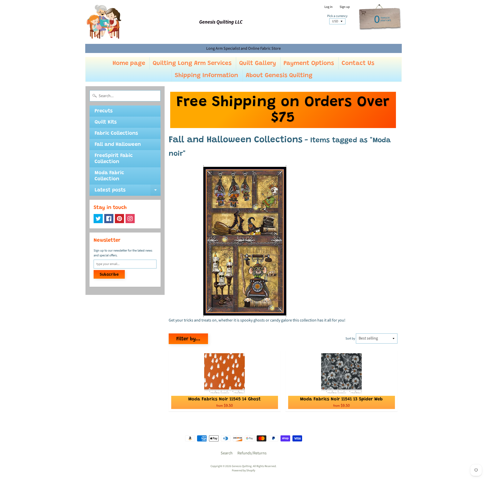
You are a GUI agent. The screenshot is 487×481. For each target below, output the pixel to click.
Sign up (345, 7)
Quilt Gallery (257, 63)
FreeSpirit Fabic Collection (114, 158)
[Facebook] (108, 218)
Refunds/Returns (252, 453)
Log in (328, 7)
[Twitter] (98, 218)
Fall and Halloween (118, 144)
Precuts (104, 111)
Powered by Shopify (243, 470)
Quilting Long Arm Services (192, 63)
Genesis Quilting (242, 466)
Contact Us (358, 63)
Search (227, 453)
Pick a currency (337, 16)
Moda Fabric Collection (109, 176)
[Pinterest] (119, 218)
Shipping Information (206, 76)
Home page (129, 63)
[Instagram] (130, 218)
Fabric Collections (116, 133)
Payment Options (309, 63)
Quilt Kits (106, 122)
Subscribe (109, 275)
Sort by (350, 338)
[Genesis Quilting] (104, 22)
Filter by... (188, 339)
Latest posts (128, 192)
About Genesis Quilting (279, 76)
